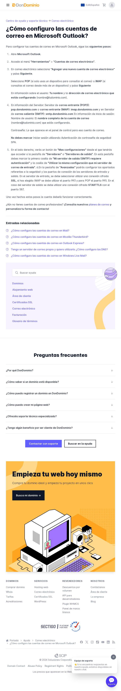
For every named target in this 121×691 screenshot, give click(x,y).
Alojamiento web (22, 289)
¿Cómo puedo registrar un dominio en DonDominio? (59, 393)
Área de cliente (21, 296)
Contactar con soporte (43, 443)
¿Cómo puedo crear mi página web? (59, 404)
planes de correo (99, 204)
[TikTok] (97, 642)
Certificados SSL (22, 302)
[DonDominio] (25, 5)
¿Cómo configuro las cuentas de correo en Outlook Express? (47, 243)
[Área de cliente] (112, 5)
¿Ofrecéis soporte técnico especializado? (59, 416)
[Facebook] (81, 642)
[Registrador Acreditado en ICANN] (75, 626)
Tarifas (10, 596)
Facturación (19, 314)
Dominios (17, 283)
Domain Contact (16, 665)
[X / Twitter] (86, 642)
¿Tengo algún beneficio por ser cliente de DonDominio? (59, 427)
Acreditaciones (14, 601)
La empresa (97, 596)
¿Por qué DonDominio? (59, 370)
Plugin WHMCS (70, 603)
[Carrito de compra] (104, 5)
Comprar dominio (15, 587)
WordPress (40, 601)
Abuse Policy (35, 665)
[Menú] (8, 5)
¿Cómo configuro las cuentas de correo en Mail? (40, 230)
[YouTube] (102, 642)
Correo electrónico (63, 20)
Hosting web (41, 587)
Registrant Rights (54, 665)
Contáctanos (98, 587)
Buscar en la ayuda (80, 443)
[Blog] (113, 642)
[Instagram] (92, 642)
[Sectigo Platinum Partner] (54, 626)
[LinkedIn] (108, 642)
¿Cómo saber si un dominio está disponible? (59, 381)
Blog (93, 601)
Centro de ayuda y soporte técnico (27, 20)
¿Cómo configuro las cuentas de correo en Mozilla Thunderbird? (49, 236)
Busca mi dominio (27, 495)
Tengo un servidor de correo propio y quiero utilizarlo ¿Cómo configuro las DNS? (59, 249)
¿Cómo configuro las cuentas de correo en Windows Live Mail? (49, 255)
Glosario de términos (24, 321)
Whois (9, 591)
